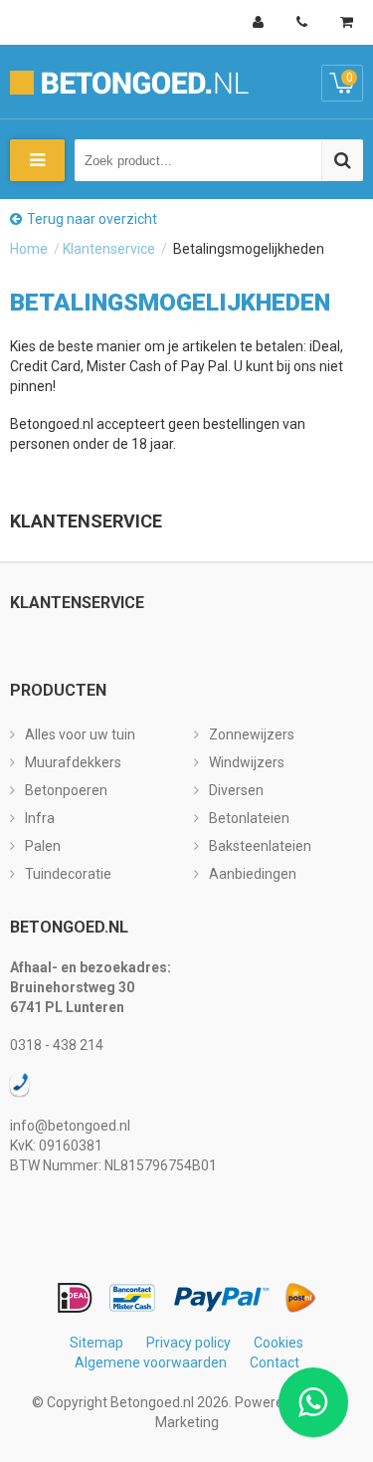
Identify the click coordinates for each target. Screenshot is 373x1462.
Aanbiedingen (252, 874)
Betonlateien (249, 818)
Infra (40, 818)
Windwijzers (246, 762)
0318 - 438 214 (56, 1045)
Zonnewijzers (251, 734)
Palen (43, 846)
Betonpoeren (66, 790)
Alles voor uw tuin (80, 734)
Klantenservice (109, 249)
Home (29, 249)
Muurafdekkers (73, 762)
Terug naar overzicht (92, 219)
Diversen (236, 790)
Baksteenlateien (260, 846)
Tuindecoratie (68, 874)
